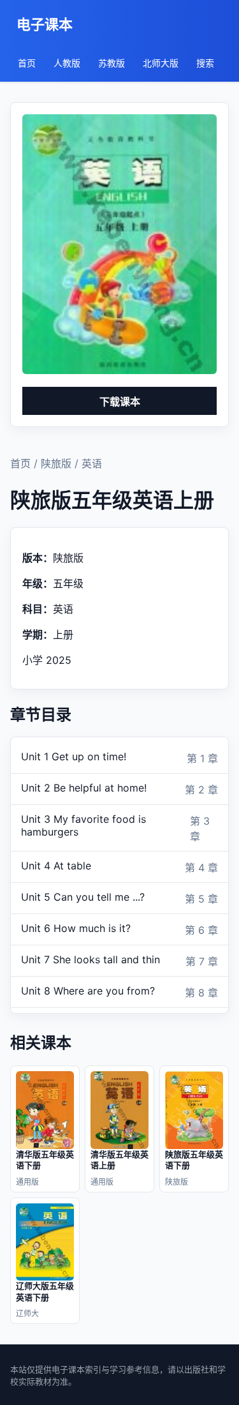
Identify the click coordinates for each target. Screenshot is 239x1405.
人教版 (67, 62)
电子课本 (45, 24)
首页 (27, 62)
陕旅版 (56, 463)
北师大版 (160, 62)
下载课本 (119, 401)
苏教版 (111, 62)
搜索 (205, 62)
